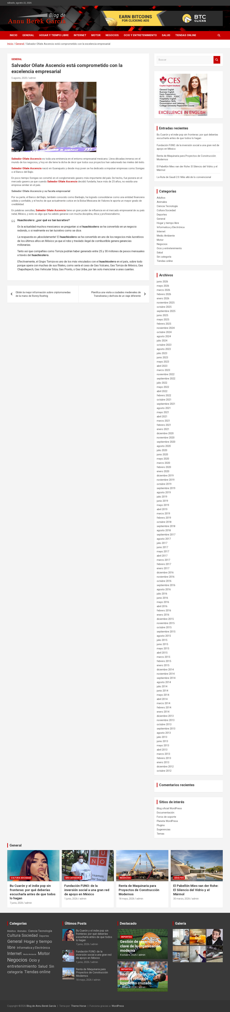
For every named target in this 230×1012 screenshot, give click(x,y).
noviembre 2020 (165, 437)
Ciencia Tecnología (167, 206)
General (28, 35)
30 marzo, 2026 (181, 898)
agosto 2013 (164, 732)
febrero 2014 (164, 707)
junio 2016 (162, 597)
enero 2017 (163, 568)
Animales (162, 201)
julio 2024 (162, 340)
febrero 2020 (164, 467)
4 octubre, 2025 (128, 954)
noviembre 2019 (165, 479)
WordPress (118, 1005)
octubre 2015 (164, 627)
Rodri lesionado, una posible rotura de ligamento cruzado (137, 978)
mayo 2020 (163, 458)
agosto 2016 (164, 589)
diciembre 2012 (165, 766)
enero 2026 (163, 298)
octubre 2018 (164, 521)
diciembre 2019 (165, 475)
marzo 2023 (163, 370)
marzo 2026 (163, 290)
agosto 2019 (164, 492)
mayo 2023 (163, 361)
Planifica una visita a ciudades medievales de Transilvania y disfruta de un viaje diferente (116, 294)
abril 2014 (162, 699)
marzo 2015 (163, 656)
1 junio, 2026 (71, 898)
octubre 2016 (164, 581)
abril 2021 (162, 416)
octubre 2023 (164, 344)
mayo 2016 (163, 602)
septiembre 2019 (166, 488)
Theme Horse (78, 1005)
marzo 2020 (163, 462)
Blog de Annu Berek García (41, 1005)
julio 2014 (162, 686)
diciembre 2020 (165, 433)
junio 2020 (162, 454)
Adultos (161, 197)
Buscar (216, 60)
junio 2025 (162, 315)
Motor (96, 35)
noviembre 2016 (165, 576)
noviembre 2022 (165, 374)
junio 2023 (162, 357)
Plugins (161, 825)
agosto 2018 (164, 530)
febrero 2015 (164, 661)
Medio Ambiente (166, 235)
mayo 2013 (163, 745)
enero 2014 (163, 711)
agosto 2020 (164, 446)
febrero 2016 (164, 610)
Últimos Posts (76, 923)
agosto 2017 (164, 538)
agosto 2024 (164, 336)
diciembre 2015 (165, 618)
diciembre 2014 (165, 669)
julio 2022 (162, 382)
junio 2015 (162, 644)
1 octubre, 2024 (128, 987)
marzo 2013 (163, 753)
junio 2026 (162, 281)
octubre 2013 (164, 724)
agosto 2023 (164, 349)
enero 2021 (163, 429)
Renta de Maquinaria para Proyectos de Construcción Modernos (139, 890)
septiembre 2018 (166, 526)
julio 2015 (162, 640)
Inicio (13, 35)
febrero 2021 (164, 424)
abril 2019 (162, 509)
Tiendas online (185, 35)
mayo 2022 (163, 387)
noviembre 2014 (165, 673)
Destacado (128, 923)
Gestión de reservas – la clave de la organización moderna (140, 946)
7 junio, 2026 (16, 903)
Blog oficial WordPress (169, 808)
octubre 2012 (164, 770)
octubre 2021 (164, 399)
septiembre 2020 (166, 441)
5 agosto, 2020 (19, 78)
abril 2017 (162, 555)
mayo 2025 (163, 319)
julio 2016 (162, 593)
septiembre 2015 (166, 631)
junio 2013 (162, 741)
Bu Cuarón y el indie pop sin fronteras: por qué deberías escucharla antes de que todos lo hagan (32, 892)
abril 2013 (162, 749)
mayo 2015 (163, 648)
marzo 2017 (163, 559)
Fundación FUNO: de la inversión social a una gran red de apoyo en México (86, 890)
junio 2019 (162, 500)
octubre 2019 (164, 484)
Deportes (162, 214)
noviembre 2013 (165, 720)
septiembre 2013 (166, 728)
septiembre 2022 (166, 378)
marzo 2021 (163, 420)
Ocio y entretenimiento (140, 35)
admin (32, 78)
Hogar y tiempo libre (54, 35)
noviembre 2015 (165, 623)
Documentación (165, 812)
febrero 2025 (164, 323)
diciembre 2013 (165, 715)
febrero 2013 (164, 758)
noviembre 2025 (165, 302)
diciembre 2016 (165, 572)
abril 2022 (162, 391)
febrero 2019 (164, 517)
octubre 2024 (164, 332)
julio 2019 (162, 496)
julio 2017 (162, 543)
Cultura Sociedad (166, 210)
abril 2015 (162, 652)
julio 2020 (162, 450)
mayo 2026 (163, 285)
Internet (80, 35)
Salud (166, 35)
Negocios (112, 35)
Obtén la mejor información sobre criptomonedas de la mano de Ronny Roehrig (43, 294)
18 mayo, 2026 (126, 898)
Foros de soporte (166, 816)
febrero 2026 (164, 294)
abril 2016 (162, 606)
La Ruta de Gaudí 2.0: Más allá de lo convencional (184, 177)
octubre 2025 (164, 306)
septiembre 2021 (166, 403)
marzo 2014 (163, 703)
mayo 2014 (163, 694)
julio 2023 (162, 353)
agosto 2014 (164, 682)
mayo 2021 (163, 412)
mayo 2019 (163, 505)
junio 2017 (162, 547)
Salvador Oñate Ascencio (26, 158)
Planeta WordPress (167, 821)
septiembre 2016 (166, 585)
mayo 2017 (163, 551)
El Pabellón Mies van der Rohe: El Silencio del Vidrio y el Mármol (195, 890)
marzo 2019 (163, 513)
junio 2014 (162, 690)
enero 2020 (163, 471)
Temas (160, 833)
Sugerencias (163, 829)
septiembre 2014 (166, 678)
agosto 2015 (164, 635)
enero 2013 (163, 762)
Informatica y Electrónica (171, 227)
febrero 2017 (164, 564)
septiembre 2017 (166, 534)
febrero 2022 (164, 395)
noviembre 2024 (165, 327)
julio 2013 (162, 737)
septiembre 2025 (166, 311)
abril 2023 (162, 365)
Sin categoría (164, 256)
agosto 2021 (164, 408)
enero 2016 (163, 614)
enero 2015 (163, 665)
